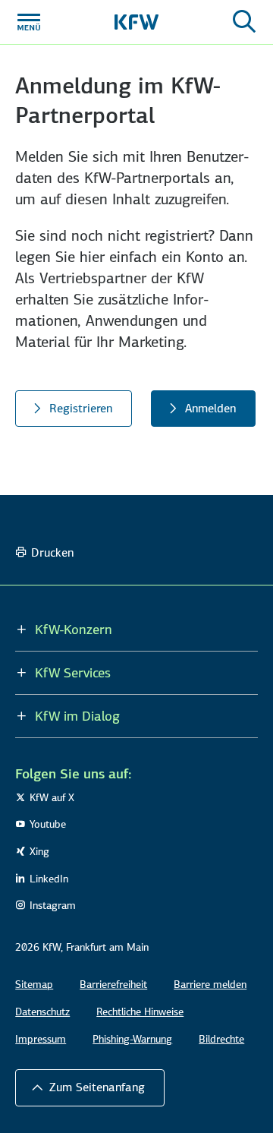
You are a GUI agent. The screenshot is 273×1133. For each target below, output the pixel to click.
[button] (90, 1087)
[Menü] (28, 22)
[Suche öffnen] (244, 22)
